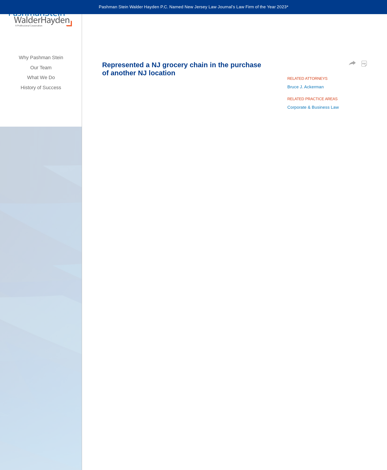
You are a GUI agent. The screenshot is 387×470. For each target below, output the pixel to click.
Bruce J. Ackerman (305, 86)
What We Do (41, 77)
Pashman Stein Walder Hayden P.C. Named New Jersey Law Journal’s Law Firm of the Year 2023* (193, 6)
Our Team (41, 67)
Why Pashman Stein (41, 57)
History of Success (41, 87)
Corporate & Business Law (313, 107)
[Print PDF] (364, 64)
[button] (352, 63)
